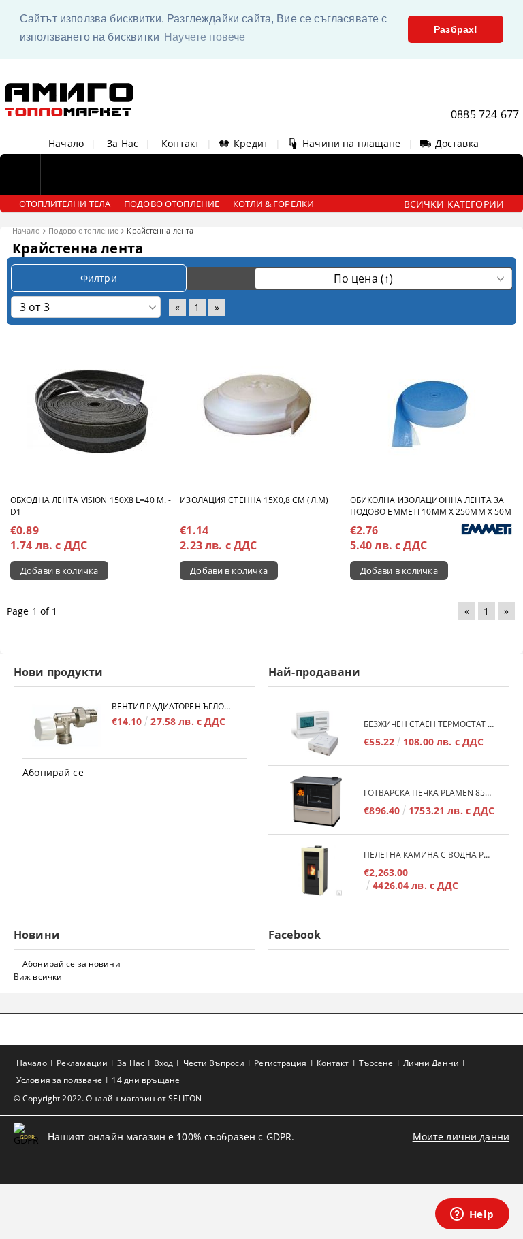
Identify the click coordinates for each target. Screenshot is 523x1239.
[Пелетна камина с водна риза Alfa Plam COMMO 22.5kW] (316, 870)
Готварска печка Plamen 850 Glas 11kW (430, 793)
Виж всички (38, 976)
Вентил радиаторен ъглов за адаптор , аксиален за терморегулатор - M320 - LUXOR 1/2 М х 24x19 (172, 706)
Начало (66, 143)
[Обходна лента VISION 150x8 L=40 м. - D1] (92, 411)
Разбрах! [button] (455, 29)
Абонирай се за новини (71, 963)
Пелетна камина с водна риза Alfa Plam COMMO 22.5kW (430, 854)
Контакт (180, 143)
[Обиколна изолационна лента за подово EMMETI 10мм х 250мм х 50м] (431, 411)
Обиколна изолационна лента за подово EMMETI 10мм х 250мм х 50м (431, 505)
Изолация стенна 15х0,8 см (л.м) (254, 500)
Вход (163, 1063)
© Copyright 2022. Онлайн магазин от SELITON (108, 1098)
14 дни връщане (146, 1080)
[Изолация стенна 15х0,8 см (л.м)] (261, 411)
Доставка (457, 143)
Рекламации (82, 1063)
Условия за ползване (59, 1080)
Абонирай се (53, 772)
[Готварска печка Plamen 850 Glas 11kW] (316, 801)
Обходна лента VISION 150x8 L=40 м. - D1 (90, 505)
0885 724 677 (485, 114)
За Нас (122, 143)
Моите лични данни (461, 1136)
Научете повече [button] (204, 37)
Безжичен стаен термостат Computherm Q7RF (430, 724)
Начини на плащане (351, 143)
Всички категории (454, 203)
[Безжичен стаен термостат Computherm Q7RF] (316, 732)
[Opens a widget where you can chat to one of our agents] (471, 1215)
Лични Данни (431, 1063)
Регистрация (280, 1063)
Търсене (376, 1063)
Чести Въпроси (214, 1063)
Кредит (251, 143)
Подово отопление (83, 230)
